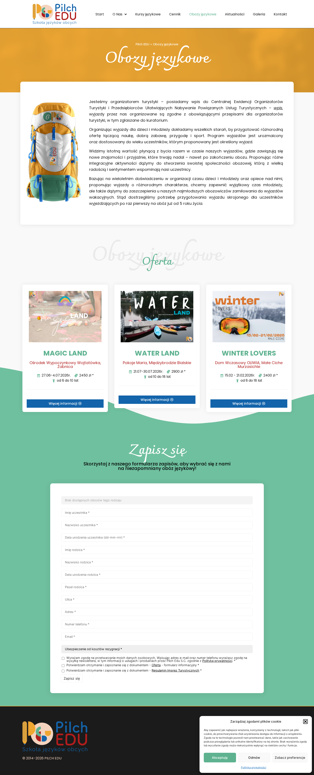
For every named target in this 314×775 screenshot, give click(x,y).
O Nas (117, 14)
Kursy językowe (148, 14)
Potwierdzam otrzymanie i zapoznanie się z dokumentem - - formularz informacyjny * (132, 665)
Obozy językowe (202, 14)
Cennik (175, 14)
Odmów (254, 758)
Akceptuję (220, 758)
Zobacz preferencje (290, 758)
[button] (305, 721)
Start (99, 14)
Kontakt (280, 14)
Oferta (156, 665)
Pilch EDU (142, 44)
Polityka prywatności (253, 767)
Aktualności (234, 14)
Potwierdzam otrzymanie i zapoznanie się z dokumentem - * (134, 670)
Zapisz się (72, 678)
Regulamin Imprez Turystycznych (175, 670)
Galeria (259, 14)
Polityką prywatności (217, 661)
